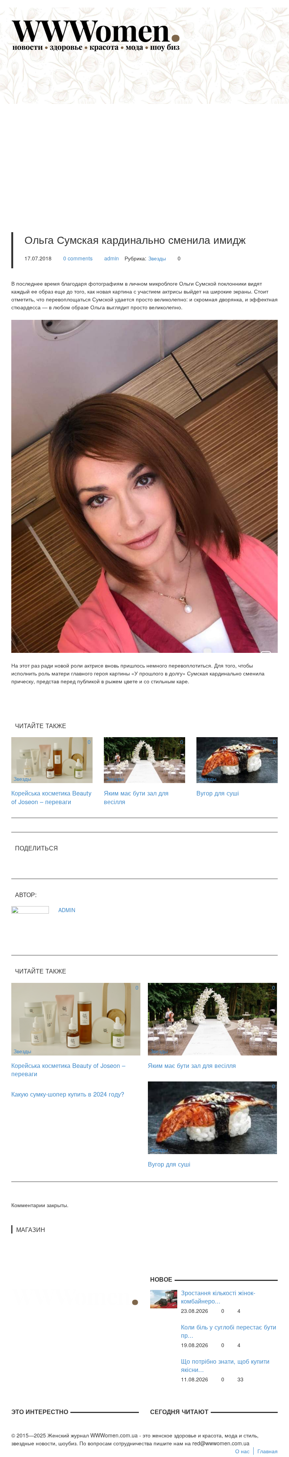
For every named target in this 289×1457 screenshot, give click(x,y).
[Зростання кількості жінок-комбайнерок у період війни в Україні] (163, 1298)
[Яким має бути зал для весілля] (144, 759)
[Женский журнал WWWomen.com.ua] (96, 35)
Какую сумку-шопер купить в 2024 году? (67, 1093)
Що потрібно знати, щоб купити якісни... (225, 1365)
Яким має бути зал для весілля (136, 797)
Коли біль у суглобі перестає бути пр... (228, 1331)
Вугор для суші (217, 792)
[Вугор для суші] (237, 759)
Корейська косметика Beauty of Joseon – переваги (51, 797)
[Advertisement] (156, 132)
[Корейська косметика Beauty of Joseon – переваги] (52, 759)
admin (111, 258)
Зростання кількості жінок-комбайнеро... (218, 1296)
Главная (267, 1451)
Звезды (157, 258)
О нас (242, 1451)
